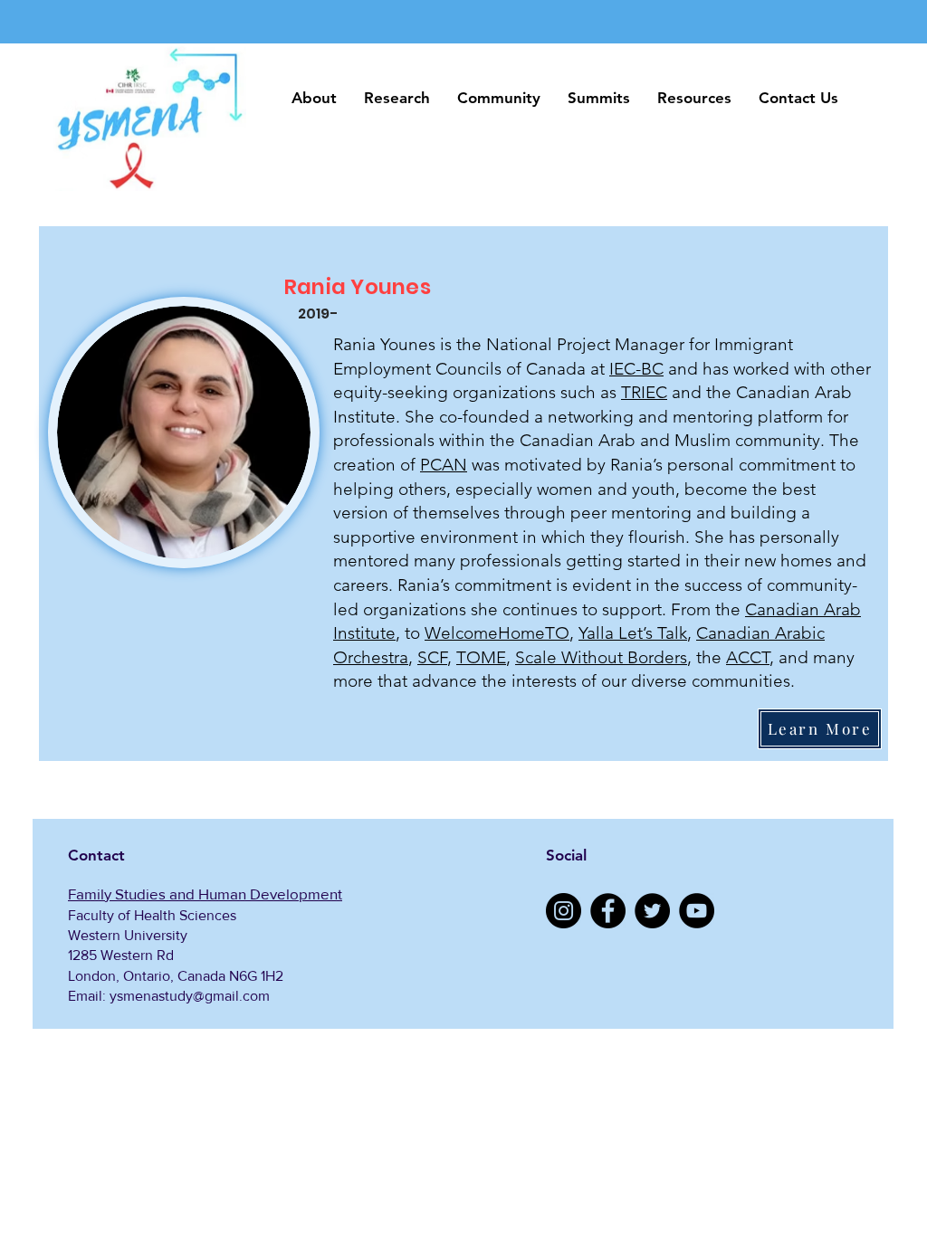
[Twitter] (652, 910)
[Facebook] (608, 910)
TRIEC (644, 392)
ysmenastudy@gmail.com (190, 995)
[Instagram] (563, 910)
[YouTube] (696, 910)
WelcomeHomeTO (497, 633)
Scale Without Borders (601, 657)
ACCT (747, 657)
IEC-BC (636, 368)
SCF (432, 657)
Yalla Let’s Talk (632, 633)
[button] (314, 98)
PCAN (443, 464)
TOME (481, 657)
